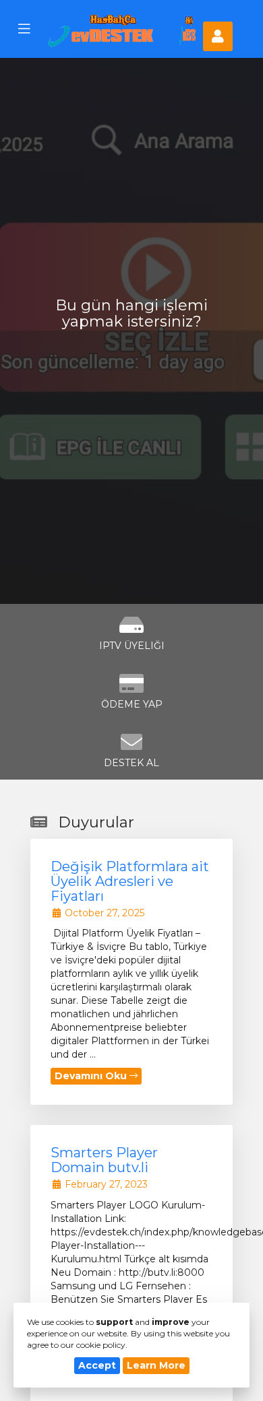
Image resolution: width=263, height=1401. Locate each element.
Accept (97, 1365)
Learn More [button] (156, 1365)
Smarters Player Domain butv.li (104, 1159)
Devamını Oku (92, 1076)
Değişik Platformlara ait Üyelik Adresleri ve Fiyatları (130, 881)
